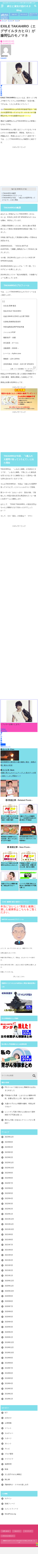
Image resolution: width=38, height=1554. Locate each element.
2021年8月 (9, 1239)
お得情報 (8, 1423)
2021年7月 (9, 1245)
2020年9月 (9, 1296)
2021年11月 (9, 1224)
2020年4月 (9, 1322)
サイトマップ (24, 14)
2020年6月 (9, 1311)
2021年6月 (9, 1250)
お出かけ (8, 1418)
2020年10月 (9, 1291)
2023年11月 (9, 1137)
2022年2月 (9, 1209)
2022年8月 (9, 1178)
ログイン (8, 1498)
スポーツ (8, 1438)
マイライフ (9, 1459)
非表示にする (21, 189)
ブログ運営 (9, 1454)
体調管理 (8, 1464)
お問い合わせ (5, 14)
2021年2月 (9, 1270)
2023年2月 (9, 1157)
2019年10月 (9, 1352)
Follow (3, 729)
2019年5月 (9, 1378)
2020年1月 (9, 1337)
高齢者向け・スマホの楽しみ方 (16, 1484)
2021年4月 (9, 1260)
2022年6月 (9, 1188)
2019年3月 (9, 1388)
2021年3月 (9, 1265)
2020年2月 (9, 1332)
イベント (8, 1428)
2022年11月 (9, 1162)
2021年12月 (9, 1219)
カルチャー (9, 1433)
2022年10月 (9, 1168)
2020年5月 (9, 1317)
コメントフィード (11, 1509)
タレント (8, 1443)
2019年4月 (9, 1383)
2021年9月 (9, 1234)
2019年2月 (9, 1394)
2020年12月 (9, 1281)
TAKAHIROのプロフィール (12, 195)
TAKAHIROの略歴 (9, 193)
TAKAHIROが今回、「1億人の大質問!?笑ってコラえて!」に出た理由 (18, 199)
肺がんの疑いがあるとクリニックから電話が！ (20, 1121)
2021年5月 (9, 1255)
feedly (4, 731)
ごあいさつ (14, 14)
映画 (6, 1469)
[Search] (34, 1075)
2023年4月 (9, 1147)
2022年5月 (9, 1193)
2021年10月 (9, 1229)
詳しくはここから (19, 976)
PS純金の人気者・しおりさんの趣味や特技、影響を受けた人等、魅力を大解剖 (20, 1096)
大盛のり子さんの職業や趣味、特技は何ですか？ (20, 1105)
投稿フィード (10, 1504)
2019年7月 (9, 1368)
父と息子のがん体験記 (13, 1474)
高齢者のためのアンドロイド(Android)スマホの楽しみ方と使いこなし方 (4, 17)
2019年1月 (9, 1399)
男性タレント (6, 746)
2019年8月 (9, 1363)
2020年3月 (9, 1327)
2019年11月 (9, 1347)
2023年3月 (9, 1152)
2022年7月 (9, 1183)
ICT (6, 1413)
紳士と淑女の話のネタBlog (19, 8)
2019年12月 (9, 1342)
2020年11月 (9, 1286)
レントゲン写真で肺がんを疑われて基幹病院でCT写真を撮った (20, 1113)
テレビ (3, 744)
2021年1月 (9, 1275)
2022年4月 (9, 1198)
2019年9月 (9, 1358)
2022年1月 (9, 1214)
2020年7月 (9, 1306)
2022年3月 (9, 1203)
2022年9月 (9, 1173)
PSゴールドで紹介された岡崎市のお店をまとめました (20, 1088)
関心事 (7, 1479)
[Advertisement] (19, 167)
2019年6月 (9, 1373)
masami (3, 58)
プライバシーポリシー (33, 14)
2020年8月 (9, 1301)
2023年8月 (9, 1142)
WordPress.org (10, 1514)
